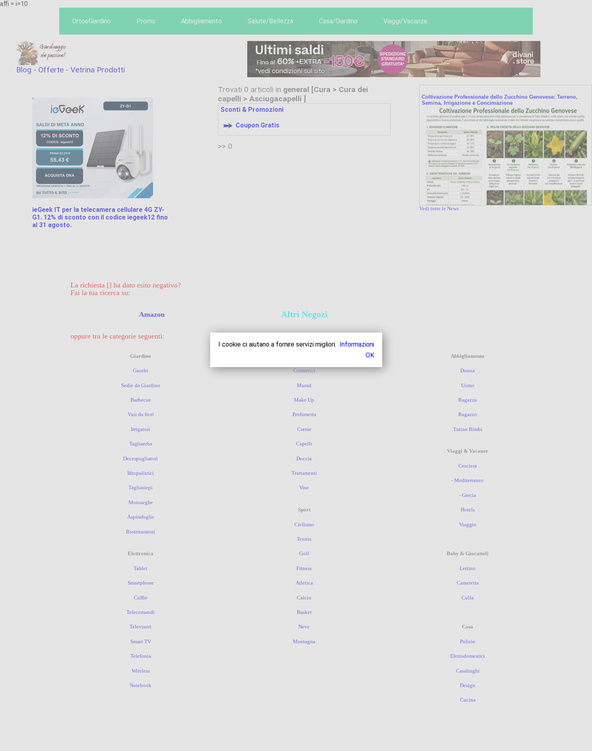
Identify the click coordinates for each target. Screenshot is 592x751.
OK (370, 355)
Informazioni (356, 344)
